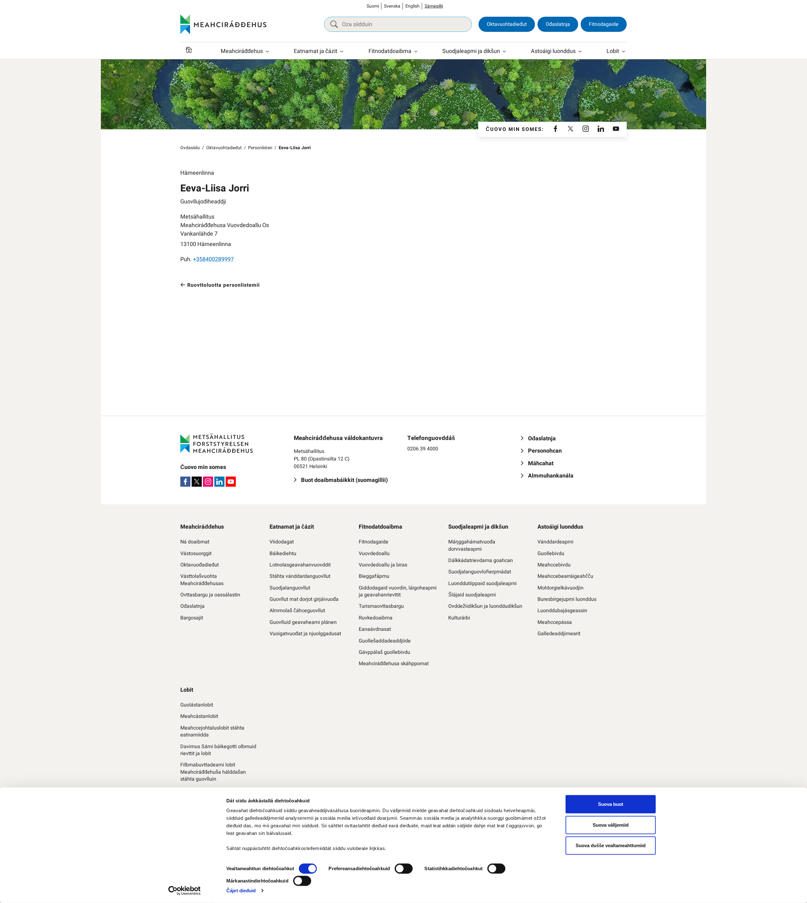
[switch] (404, 869)
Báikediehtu (283, 553)
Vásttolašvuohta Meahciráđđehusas (202, 580)
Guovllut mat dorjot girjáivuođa (304, 599)
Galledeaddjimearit (558, 633)
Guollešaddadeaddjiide (385, 640)
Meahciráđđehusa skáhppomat (394, 663)
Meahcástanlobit (199, 716)
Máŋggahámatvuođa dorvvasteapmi (471, 545)
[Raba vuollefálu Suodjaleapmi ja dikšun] (504, 51)
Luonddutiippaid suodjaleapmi (482, 583)
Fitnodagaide (603, 24)
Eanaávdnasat (375, 629)
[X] (570, 129)
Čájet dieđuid (241, 890)
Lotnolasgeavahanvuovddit (300, 564)
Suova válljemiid (611, 824)
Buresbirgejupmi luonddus (566, 599)
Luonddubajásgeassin (562, 610)
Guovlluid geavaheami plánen (303, 622)
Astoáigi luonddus (553, 51)
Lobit (613, 51)
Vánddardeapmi (555, 541)
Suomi (373, 6)
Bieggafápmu (374, 576)
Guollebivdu (550, 553)
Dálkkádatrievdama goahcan (480, 560)
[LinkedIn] (600, 129)
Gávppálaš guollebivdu (384, 652)
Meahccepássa (554, 622)
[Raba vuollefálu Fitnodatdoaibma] (416, 51)
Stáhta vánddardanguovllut (300, 576)
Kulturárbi (459, 617)
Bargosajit (191, 617)
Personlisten (260, 147)
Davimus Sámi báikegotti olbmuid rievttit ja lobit (218, 750)
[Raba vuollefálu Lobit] (623, 51)
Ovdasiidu (190, 147)
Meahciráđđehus (242, 51)
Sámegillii (434, 6)
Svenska (392, 6)
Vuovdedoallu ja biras (383, 564)
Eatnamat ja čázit (315, 51)
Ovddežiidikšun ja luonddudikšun (485, 606)
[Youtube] (616, 129)
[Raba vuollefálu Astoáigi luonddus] (580, 51)
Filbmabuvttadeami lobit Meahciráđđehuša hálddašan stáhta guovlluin (213, 772)
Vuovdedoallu (374, 553)
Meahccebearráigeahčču (565, 576)
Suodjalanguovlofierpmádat (479, 571)
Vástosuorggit (196, 553)
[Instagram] (585, 129)
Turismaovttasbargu (381, 606)
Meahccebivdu (554, 564)
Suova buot (610, 804)
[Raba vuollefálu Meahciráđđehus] (267, 51)
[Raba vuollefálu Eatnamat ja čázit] (342, 51)
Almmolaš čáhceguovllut (297, 610)
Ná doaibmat (194, 541)
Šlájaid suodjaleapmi (472, 594)
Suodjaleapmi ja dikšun (471, 51)
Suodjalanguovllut (290, 587)
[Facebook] (555, 129)
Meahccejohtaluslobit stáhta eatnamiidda (212, 731)
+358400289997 (213, 259)
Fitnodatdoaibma (390, 51)
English (412, 6)
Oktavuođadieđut (199, 564)
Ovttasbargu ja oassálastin (210, 594)
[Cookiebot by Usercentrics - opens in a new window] (184, 890)
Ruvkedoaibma (375, 617)
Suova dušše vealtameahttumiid (611, 845)
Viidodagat (282, 541)
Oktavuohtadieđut (507, 24)
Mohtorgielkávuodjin (560, 587)
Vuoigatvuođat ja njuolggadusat (305, 633)
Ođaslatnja (558, 24)
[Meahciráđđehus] (223, 24)
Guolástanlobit (196, 704)
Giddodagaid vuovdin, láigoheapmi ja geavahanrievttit (398, 591)
